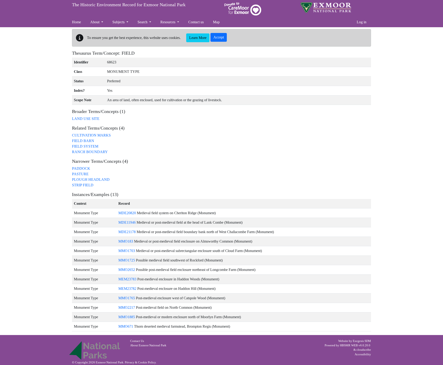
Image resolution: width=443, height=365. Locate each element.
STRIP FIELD (82, 185)
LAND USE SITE (85, 119)
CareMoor (242, 8)
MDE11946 (127, 222)
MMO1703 (126, 251)
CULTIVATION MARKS (91, 135)
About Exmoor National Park (148, 345)
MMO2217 (126, 307)
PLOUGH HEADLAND (91, 179)
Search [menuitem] (143, 22)
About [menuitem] (95, 22)
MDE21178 (127, 232)
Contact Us (137, 341)
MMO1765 (126, 298)
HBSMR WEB (349, 345)
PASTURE (80, 174)
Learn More (198, 38)
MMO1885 (126, 317)
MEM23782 (127, 289)
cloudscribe (363, 349)
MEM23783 (127, 279)
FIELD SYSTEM (85, 146)
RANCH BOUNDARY (90, 152)
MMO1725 (126, 260)
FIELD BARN (83, 141)
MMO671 (125, 326)
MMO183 (125, 241)
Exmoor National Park (325, 7)
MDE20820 (127, 213)
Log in (361, 22)
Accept (218, 37)
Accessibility (363, 354)
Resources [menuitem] (168, 22)
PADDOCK (81, 168)
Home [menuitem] (76, 22)
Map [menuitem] (216, 22)
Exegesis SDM (362, 341)
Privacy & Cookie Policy (140, 362)
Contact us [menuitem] (196, 22)
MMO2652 (126, 270)
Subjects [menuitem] (119, 22)
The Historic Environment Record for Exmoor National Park (129, 4)
